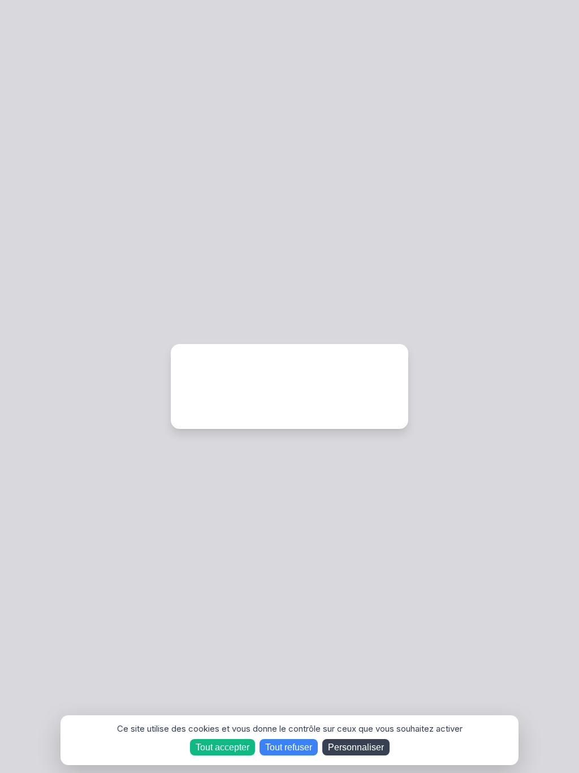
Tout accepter (222, 747)
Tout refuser (288, 747)
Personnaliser (356, 747)
